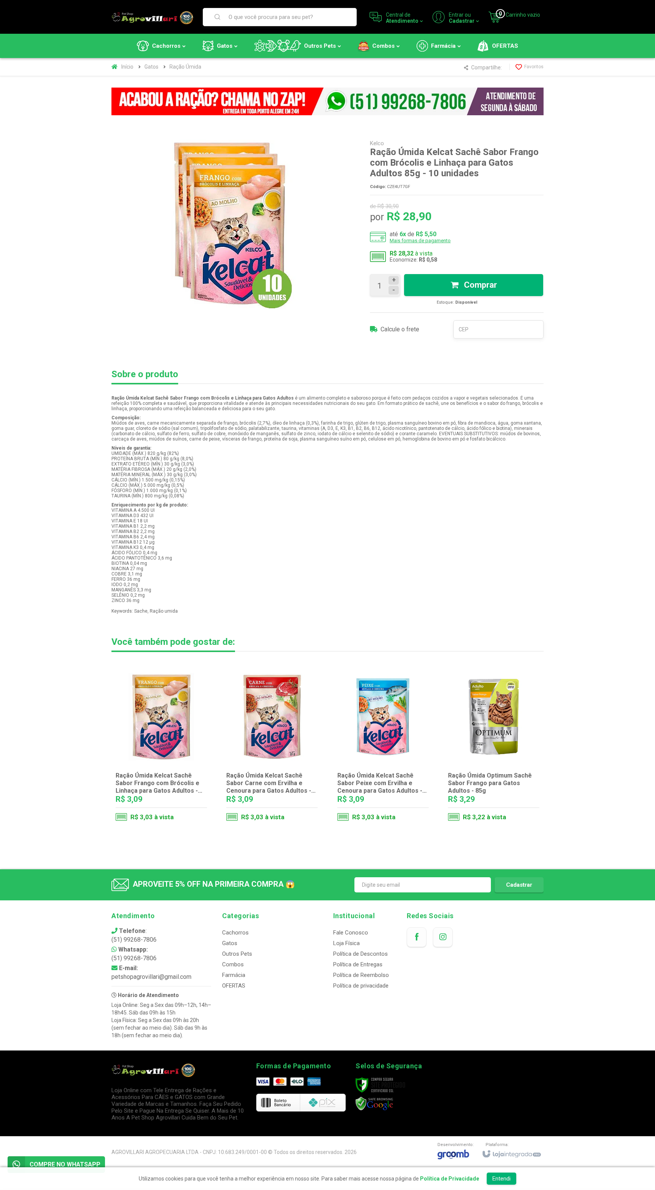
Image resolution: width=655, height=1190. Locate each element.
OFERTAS (233, 985)
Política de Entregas (357, 964)
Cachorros (235, 932)
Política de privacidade (361, 985)
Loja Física (346, 943)
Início (127, 67)
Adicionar (176, 796)
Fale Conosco (350, 932)
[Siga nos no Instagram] (443, 937)
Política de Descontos (360, 953)
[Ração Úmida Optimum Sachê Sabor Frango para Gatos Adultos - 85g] (493, 749)
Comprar (479, 285)
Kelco (377, 143)
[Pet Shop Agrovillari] (152, 17)
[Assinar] (519, 884)
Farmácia (233, 975)
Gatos (151, 67)
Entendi (501, 1178)
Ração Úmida (185, 67)
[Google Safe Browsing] (374, 1103)
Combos (233, 964)
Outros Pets (237, 953)
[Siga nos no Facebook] (416, 937)
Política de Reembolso (361, 975)
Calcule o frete (400, 329)
